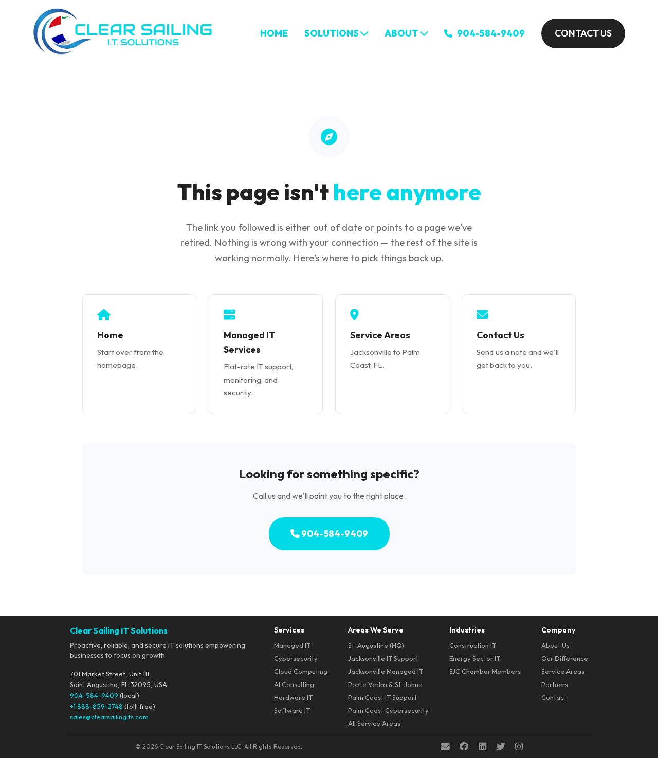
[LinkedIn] (482, 746)
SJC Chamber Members (485, 671)
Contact (553, 697)
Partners (554, 684)
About (402, 33)
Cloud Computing (300, 671)
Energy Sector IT (474, 658)
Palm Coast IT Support (382, 697)
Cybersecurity (296, 658)
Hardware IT (293, 697)
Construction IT (472, 645)
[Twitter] (500, 746)
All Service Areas (374, 723)
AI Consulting (294, 684)
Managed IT (292, 645)
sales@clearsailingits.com (109, 717)
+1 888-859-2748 (96, 706)
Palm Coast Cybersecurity (388, 710)
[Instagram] (519, 746)
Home (274, 33)
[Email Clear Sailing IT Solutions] (445, 746)
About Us (555, 645)
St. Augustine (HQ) (376, 645)
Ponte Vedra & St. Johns (385, 684)
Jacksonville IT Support (383, 658)
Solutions (332, 33)
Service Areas (562, 671)
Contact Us (583, 33)
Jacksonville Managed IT (385, 671)
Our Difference (564, 658)
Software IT (292, 710)
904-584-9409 (490, 33)
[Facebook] (464, 746)
